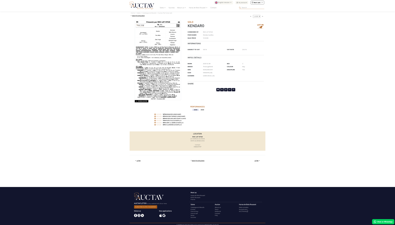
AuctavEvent (243, 209)
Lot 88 (256, 161)
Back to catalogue (138, 16)
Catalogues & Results (197, 207)
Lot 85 (139, 161)
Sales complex (243, 207)
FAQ (216, 215)
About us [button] (180, 8)
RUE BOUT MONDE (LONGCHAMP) (170, 116)
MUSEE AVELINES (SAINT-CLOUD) (171, 118)
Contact (213, 8)
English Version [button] (224, 2)
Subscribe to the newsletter (145, 207)
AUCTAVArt (243, 211)
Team (216, 209)
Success (172, 8)
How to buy (194, 211)
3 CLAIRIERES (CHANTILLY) (169, 125)
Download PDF (142, 101)
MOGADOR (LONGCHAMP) (168, 114)
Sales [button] (162, 8)
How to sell (194, 213)
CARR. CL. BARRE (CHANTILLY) (169, 122)
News (192, 215)
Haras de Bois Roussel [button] (197, 8)
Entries (193, 209)
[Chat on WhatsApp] (383, 221)
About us (218, 207)
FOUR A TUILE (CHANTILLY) (168, 120)
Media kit (218, 211)
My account (242, 2)
